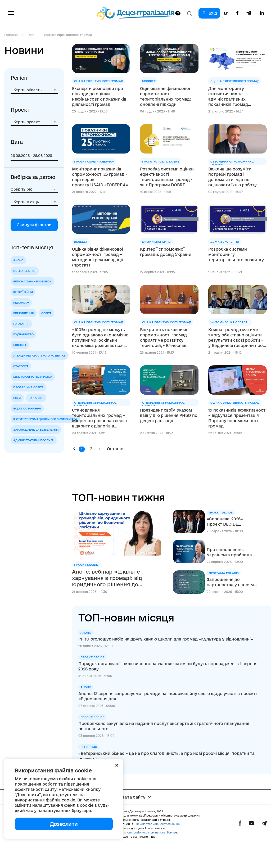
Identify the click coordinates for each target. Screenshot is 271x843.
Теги (30, 35)
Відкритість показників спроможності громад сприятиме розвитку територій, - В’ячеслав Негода (164, 337)
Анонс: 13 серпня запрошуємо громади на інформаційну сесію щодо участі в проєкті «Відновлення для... (167, 696)
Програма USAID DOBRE (160, 161)
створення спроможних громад (230, 162)
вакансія (36, 397)
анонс (18, 260)
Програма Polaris (224, 573)
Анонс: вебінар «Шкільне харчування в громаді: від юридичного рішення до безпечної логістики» (107, 578)
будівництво (23, 334)
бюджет (19, 344)
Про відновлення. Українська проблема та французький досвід (232, 552)
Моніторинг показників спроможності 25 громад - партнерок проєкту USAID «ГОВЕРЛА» (100, 177)
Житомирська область (229, 322)
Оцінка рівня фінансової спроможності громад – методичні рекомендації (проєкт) (97, 257)
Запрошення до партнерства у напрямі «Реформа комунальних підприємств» (231, 582)
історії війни (23, 292)
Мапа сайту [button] (133, 797)
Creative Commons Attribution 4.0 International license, (138, 832)
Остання (116, 449)
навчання (21, 323)
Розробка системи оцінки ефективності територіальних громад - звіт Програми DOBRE (167, 177)
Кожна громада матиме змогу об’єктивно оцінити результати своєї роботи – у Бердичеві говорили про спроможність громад (236, 337)
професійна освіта (28, 387)
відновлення (23, 313)
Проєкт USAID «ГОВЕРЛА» (94, 161)
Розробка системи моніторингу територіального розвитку (236, 254)
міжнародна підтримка (32, 376)
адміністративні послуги (33, 440)
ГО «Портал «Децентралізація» (158, 824)
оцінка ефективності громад (98, 81)
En (226, 13)
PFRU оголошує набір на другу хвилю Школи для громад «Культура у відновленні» (165, 639)
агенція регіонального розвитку (39, 355)
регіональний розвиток (32, 281)
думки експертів (156, 241)
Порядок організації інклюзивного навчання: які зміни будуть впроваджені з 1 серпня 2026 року (168, 666)
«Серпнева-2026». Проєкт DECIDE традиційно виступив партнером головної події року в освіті (229, 522)
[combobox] (34, 90)
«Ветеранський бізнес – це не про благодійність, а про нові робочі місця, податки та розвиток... (166, 756)
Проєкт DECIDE (86, 564)
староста (20, 366)
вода (17, 397)
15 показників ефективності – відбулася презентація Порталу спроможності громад (237, 418)
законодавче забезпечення (36, 429)
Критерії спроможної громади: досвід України (165, 252)
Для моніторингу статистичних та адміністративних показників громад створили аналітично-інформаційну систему (232, 96)
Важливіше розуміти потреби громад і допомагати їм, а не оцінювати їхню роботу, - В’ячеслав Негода (234, 177)
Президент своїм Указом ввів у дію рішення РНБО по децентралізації (168, 415)
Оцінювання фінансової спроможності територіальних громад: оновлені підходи (165, 96)
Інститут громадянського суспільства (45, 419)
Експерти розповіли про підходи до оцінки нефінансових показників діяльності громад (99, 96)
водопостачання (27, 408)
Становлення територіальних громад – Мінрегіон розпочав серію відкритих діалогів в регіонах (99, 418)
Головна (10, 35)
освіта (46, 313)
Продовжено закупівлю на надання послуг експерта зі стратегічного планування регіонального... (163, 726)
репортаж (21, 302)
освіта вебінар (24, 270)
